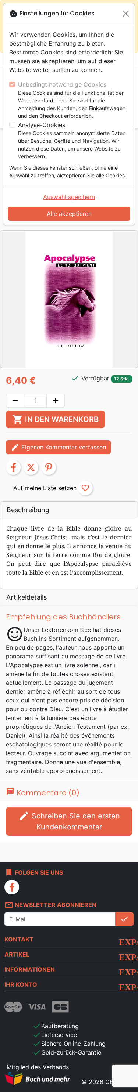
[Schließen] (126, 13)
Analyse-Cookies (41, 125)
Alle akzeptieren (69, 213)
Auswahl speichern (69, 196)
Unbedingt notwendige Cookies (62, 84)
